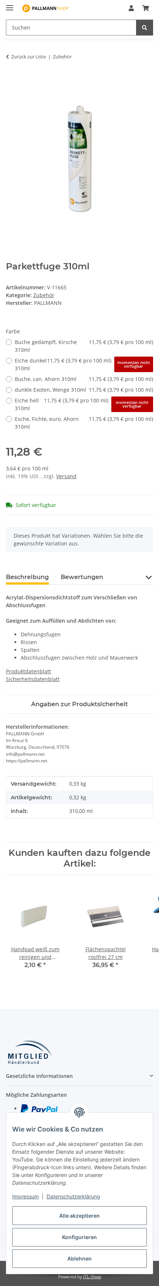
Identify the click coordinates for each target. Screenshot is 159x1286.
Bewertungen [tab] (82, 577)
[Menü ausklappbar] (9, 4)
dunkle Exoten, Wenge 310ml (84, 389)
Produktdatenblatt (28, 671)
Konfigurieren (79, 1237)
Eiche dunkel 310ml (82, 364)
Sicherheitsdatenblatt (33, 679)
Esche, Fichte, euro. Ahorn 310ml (84, 422)
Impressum (25, 1196)
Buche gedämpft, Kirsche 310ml (84, 345)
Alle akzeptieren (79, 1215)
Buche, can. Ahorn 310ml (84, 378)
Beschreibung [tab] (27, 577)
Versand (66, 476)
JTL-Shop (92, 1276)
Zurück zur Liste (28, 56)
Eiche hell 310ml (81, 404)
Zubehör (43, 295)
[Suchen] (144, 27)
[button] (131, 8)
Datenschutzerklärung (73, 1196)
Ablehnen (79, 1258)
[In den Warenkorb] (12, 80)
